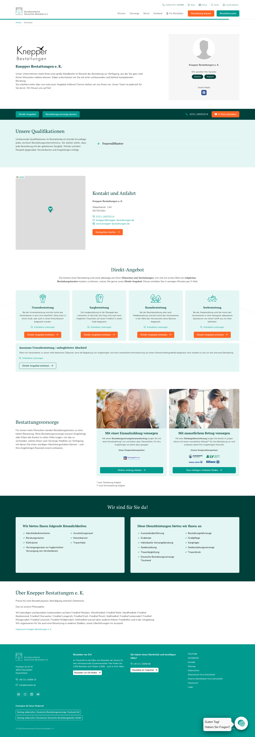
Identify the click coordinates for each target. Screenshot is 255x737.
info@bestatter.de (27, 685)
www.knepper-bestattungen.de (112, 223)
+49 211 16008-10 (27, 679)
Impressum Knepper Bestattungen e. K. (34, 629)
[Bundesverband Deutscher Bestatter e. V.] (32, 11)
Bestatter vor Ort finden (86, 672)
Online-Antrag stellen (130, 470)
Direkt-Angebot (27, 114)
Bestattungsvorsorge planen (61, 114)
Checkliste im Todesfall (143, 670)
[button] (51, 209)
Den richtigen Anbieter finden (202, 470)
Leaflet (21, 177)
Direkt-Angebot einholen (41, 334)
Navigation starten (106, 232)
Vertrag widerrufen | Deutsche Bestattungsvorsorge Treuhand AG (48, 712)
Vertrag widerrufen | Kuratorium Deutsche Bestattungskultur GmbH (49, 717)
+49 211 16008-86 (142, 663)
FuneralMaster (112, 143)
